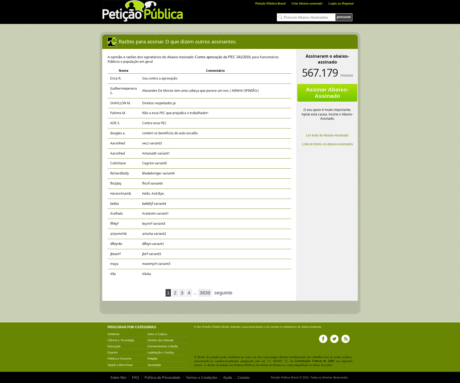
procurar (344, 17)
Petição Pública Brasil (270, 3)
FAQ (135, 378)
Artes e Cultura (157, 334)
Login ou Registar (341, 3)
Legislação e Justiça (160, 352)
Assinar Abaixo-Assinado (327, 92)
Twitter (334, 339)
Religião (152, 358)
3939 (205, 292)
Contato (243, 378)
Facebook (323, 339)
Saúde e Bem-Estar (120, 365)
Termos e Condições (201, 378)
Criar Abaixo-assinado (307, 3)
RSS (345, 339)
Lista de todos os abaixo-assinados (327, 144)
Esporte (113, 352)
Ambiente (114, 334)
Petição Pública (211, 326)
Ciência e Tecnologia (121, 340)
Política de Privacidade (162, 378)
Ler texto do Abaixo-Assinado (327, 135)
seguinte (223, 292)
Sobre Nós (118, 378)
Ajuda (227, 378)
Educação (114, 346)
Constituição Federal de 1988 (314, 361)
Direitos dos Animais (160, 340)
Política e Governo (120, 358)
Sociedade (154, 365)
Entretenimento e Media (162, 346)
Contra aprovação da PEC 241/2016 (222, 57)
